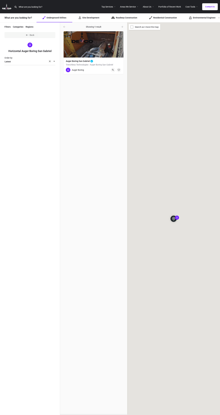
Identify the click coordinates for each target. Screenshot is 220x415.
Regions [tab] (29, 27)
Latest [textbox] (8, 61)
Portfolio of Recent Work (169, 7)
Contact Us (210, 7)
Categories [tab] (18, 27)
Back (32, 35)
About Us (147, 7)
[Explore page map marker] (173, 219)
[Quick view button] (113, 70)
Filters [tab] (7, 27)
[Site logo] (7, 6)
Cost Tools (190, 7)
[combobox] (29, 61)
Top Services (107, 7)
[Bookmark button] (118, 70)
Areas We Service (128, 7)
